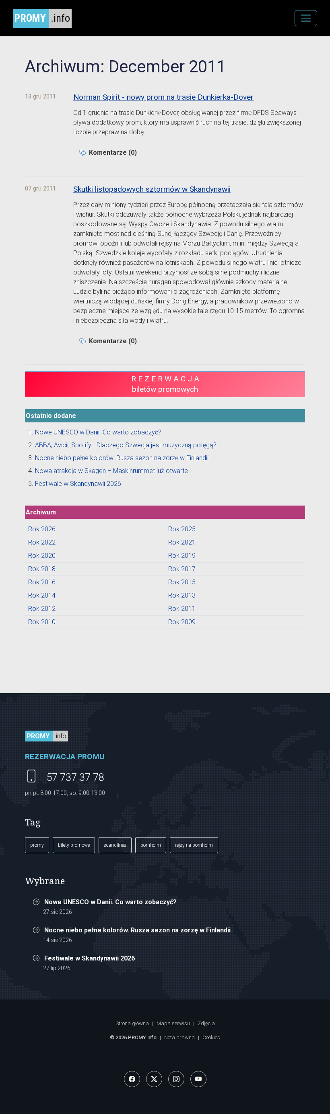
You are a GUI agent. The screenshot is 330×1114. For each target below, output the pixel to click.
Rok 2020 (42, 555)
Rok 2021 (182, 542)
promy (37, 845)
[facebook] (132, 1079)
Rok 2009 (182, 622)
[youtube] (198, 1079)
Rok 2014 (42, 595)
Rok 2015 (182, 582)
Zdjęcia (206, 1023)
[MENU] (306, 18)
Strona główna (132, 1023)
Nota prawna (179, 1037)
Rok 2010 (42, 622)
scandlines (115, 845)
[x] (154, 1079)
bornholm (150, 845)
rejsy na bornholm (194, 845)
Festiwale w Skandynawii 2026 (78, 483)
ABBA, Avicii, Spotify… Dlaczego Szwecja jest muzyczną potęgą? (126, 445)
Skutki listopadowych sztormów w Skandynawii (152, 189)
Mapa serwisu (173, 1023)
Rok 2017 (182, 569)
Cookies (211, 1037)
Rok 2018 (42, 569)
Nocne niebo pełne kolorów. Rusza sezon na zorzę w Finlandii (121, 458)
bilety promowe (74, 845)
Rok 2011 (182, 608)
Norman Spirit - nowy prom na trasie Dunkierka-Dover (163, 97)
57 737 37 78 (75, 777)
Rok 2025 (182, 529)
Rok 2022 (42, 542)
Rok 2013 (182, 595)
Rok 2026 (42, 529)
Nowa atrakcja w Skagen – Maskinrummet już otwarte (111, 471)
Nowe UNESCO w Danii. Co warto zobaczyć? (98, 432)
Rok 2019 (182, 555)
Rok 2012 (42, 608)
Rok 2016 (42, 582)
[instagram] (176, 1079)
